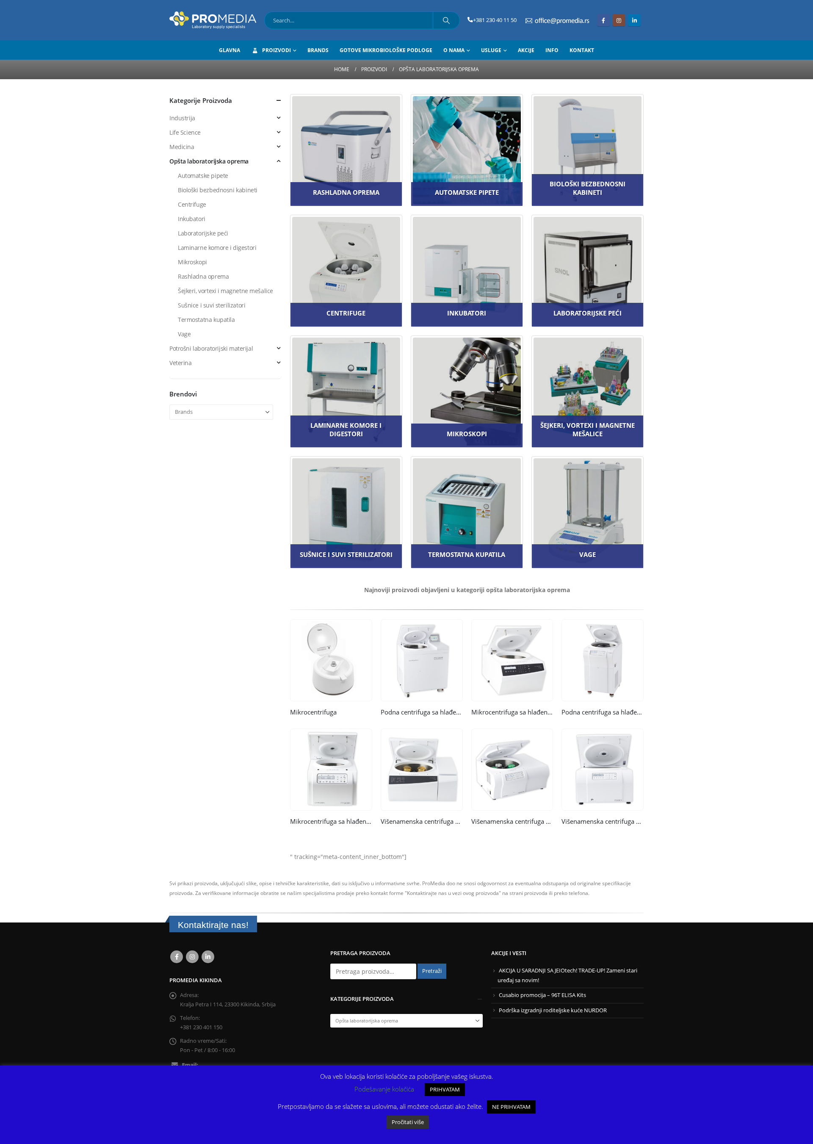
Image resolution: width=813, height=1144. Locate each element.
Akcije (526, 50)
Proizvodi (276, 50)
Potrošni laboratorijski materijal (211, 348)
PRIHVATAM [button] (445, 1089)
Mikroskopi (192, 262)
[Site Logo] (212, 20)
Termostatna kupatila (206, 320)
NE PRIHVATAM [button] (511, 1107)
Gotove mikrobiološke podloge (386, 50)
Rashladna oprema (203, 276)
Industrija (182, 118)
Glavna (229, 50)
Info (552, 50)
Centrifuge (192, 204)
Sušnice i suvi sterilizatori (211, 305)
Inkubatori (191, 219)
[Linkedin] (634, 20)
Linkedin (208, 956)
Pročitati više (408, 1122)
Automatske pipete (203, 176)
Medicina (181, 147)
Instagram (192, 956)
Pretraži (432, 971)
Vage (184, 334)
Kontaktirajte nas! (213, 925)
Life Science (185, 132)
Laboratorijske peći (203, 233)
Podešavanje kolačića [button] (384, 1089)
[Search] (446, 20)
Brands (318, 50)
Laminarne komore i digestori (217, 248)
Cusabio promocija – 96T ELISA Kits (542, 995)
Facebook (176, 956)
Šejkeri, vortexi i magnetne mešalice (225, 291)
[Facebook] (603, 20)
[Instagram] (619, 20)
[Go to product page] (331, 660)
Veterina (180, 363)
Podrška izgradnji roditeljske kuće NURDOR (553, 1010)
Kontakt (582, 50)
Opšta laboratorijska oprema (209, 161)
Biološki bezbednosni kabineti (217, 190)
